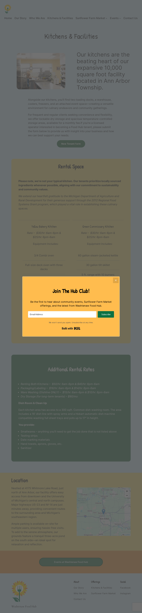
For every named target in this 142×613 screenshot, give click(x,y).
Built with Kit (71, 328)
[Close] (116, 280)
